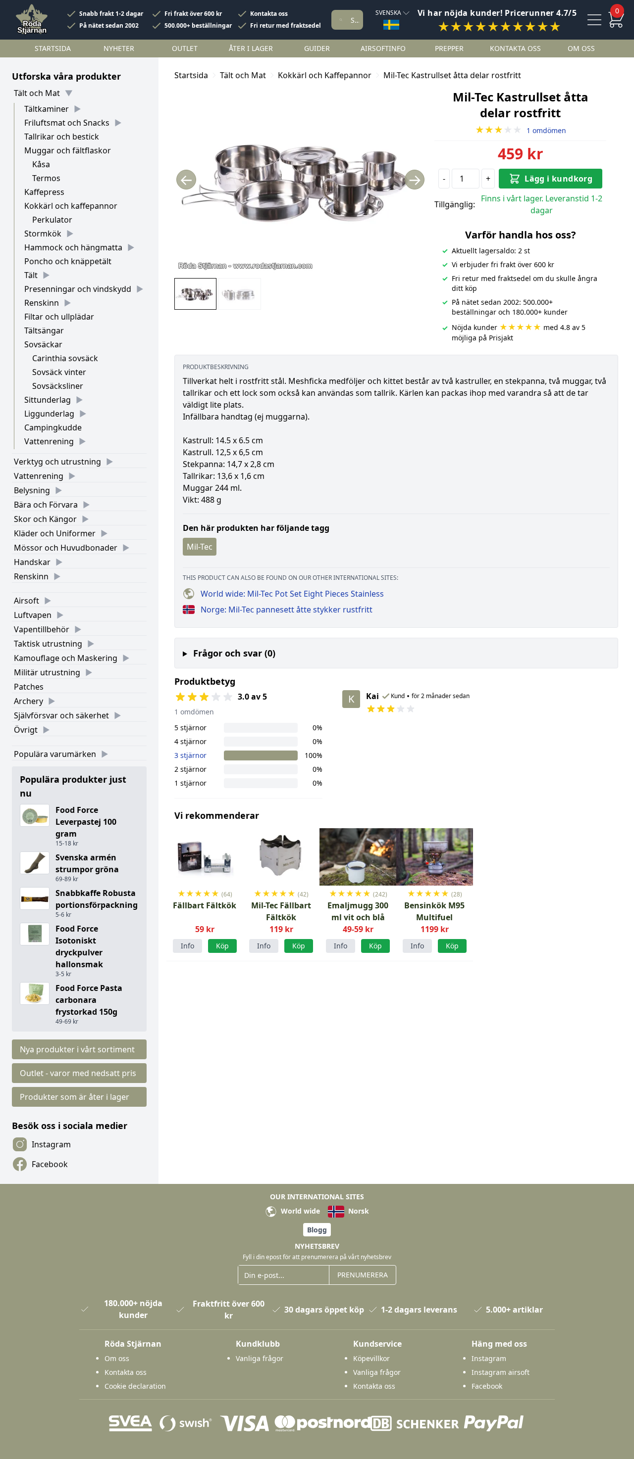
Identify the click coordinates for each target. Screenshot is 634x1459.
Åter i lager (251, 48)
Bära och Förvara (46, 504)
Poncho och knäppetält (67, 261)
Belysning (32, 490)
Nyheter (119, 48)
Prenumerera (362, 1274)
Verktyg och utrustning (57, 461)
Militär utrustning (47, 672)
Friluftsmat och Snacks (66, 122)
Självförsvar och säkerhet (61, 715)
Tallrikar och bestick (61, 136)
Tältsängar (44, 330)
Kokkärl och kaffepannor (70, 205)
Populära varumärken (55, 754)
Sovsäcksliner (57, 385)
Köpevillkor (371, 1358)
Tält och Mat (37, 93)
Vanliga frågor (259, 1358)
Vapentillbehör (41, 629)
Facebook (50, 1164)
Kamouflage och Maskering (65, 658)
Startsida (53, 48)
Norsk (357, 1211)
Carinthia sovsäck (65, 358)
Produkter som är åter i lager (74, 1096)
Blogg (317, 1229)
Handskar (32, 562)
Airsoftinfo (383, 48)
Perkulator (52, 219)
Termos (46, 178)
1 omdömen (520, 130)
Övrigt (26, 729)
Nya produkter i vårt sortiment (77, 1049)
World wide (299, 1211)
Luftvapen (33, 615)
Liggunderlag (49, 413)
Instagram (51, 1144)
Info (187, 945)
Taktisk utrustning (48, 643)
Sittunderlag (47, 399)
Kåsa (41, 164)
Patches (29, 686)
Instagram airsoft (500, 1372)
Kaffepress (44, 192)
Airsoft (26, 600)
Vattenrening (49, 441)
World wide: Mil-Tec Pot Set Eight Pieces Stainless (292, 593)
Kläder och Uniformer (55, 533)
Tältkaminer (46, 108)
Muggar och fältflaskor (67, 150)
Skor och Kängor (45, 519)
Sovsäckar (43, 344)
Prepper (449, 48)
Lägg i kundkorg (558, 178)
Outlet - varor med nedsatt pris (78, 1073)
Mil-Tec (199, 546)
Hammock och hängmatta (73, 247)
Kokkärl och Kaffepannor (324, 75)
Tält (31, 275)
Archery (28, 701)
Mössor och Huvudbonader (65, 547)
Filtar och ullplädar (59, 316)
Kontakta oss (269, 14)
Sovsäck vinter (59, 372)
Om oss (581, 48)
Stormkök (42, 233)
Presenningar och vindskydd (77, 288)
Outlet (185, 48)
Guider (317, 48)
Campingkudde (53, 427)
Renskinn (41, 302)
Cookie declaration (135, 1386)
